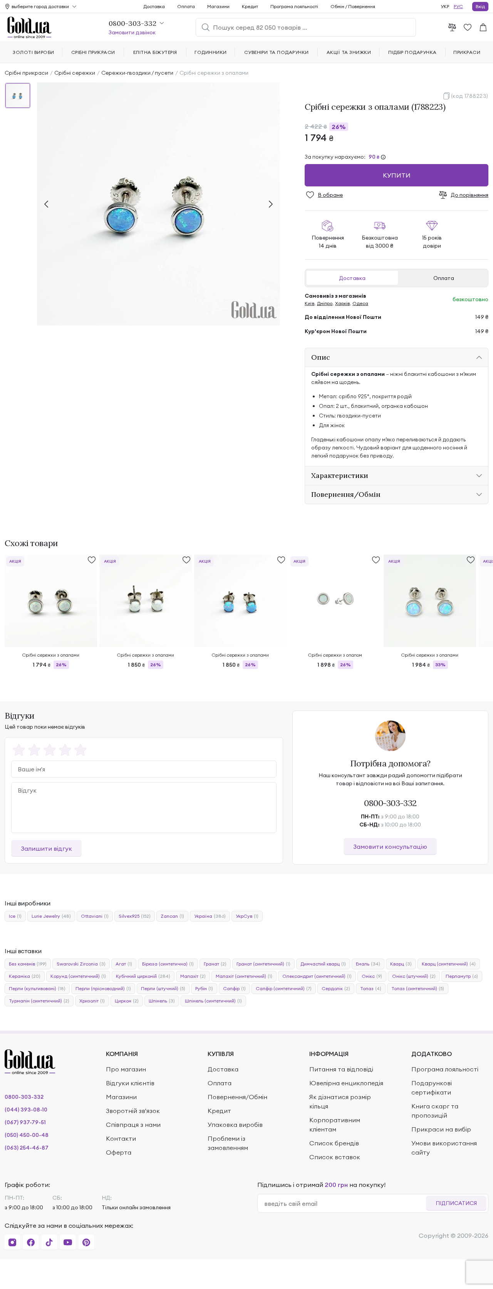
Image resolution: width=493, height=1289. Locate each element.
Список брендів (334, 1143)
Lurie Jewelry (51, 916)
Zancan (172, 916)
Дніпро (324, 303)
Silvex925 (135, 916)
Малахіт (193, 976)
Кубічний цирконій (143, 976)
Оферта (118, 1152)
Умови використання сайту (444, 1147)
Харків (342, 303)
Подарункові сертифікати (431, 1087)
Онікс (372, 976)
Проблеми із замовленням (228, 1143)
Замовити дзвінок (132, 32)
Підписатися (456, 1203)
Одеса (360, 303)
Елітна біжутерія (155, 52)
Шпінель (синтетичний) (213, 1001)
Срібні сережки (74, 72)
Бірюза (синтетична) (168, 964)
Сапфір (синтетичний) (284, 988)
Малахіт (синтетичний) (244, 976)
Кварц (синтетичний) (449, 964)
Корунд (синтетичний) (78, 976)
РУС (458, 6)
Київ (309, 303)
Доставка (352, 278)
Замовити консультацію (390, 846)
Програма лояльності (294, 6)
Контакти (121, 1138)
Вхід (480, 6)
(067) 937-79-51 (25, 1122)
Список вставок (334, 1157)
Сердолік (336, 988)
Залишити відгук (46, 848)
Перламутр (462, 976)
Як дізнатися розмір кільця (340, 1101)
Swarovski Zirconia (81, 964)
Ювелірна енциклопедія (346, 1083)
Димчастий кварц (323, 964)
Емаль (368, 964)
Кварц (401, 964)
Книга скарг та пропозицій (434, 1110)
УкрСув (247, 916)
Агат (124, 964)
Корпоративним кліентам (334, 1124)
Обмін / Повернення (352, 6)
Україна (210, 916)
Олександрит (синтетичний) (317, 976)
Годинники (210, 52)
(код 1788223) (469, 95)
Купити (397, 175)
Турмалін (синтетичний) (39, 1001)
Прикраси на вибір (441, 1129)
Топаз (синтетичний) (417, 988)
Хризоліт (92, 1001)
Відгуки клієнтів (130, 1083)
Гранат (215, 964)
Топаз (370, 988)
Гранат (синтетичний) (263, 964)
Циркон (127, 1001)
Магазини (218, 6)
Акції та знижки (349, 52)
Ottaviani (95, 916)
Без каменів (28, 964)
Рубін (204, 988)
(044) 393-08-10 (26, 1109)
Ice (15, 916)
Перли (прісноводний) (103, 988)
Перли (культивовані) (37, 988)
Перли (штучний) (163, 988)
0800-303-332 (390, 803)
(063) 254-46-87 (27, 1147)
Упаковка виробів (235, 1124)
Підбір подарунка (412, 52)
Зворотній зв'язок (133, 1111)
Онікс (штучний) (414, 976)
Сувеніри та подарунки (276, 52)
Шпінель (162, 1001)
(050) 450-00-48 (27, 1134)
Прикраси (466, 52)
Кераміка (24, 976)
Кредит (250, 6)
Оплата (443, 278)
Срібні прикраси (26, 72)
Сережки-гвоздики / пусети (137, 72)
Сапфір (234, 988)
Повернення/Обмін (237, 1097)
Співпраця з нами (133, 1124)
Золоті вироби (33, 52)
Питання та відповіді (341, 1069)
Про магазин (126, 1069)
